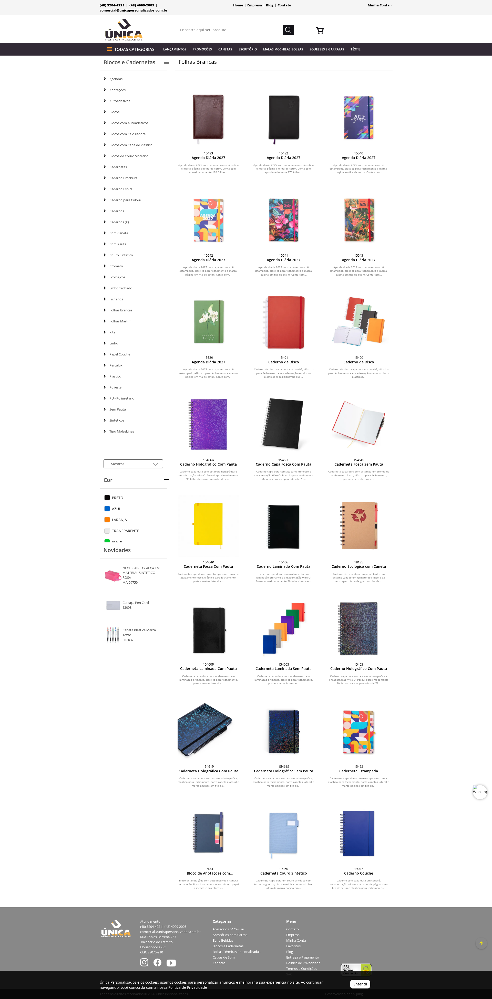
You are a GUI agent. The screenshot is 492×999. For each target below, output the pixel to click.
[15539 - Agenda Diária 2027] (208, 321)
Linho (113, 343)
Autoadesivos (119, 101)
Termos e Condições (301, 968)
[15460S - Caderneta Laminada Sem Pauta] (283, 628)
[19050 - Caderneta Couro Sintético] (283, 832)
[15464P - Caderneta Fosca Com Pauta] (208, 525)
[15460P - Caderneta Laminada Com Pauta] (208, 628)
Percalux (115, 365)
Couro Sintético (121, 255)
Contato (284, 5)
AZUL (116, 508)
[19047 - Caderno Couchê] (358, 832)
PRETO (117, 497)
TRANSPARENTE (125, 530)
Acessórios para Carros (230, 935)
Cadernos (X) (119, 222)
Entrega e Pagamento (302, 957)
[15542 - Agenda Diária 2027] (208, 219)
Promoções (202, 49)
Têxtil (356, 49)
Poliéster (116, 387)
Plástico (115, 376)
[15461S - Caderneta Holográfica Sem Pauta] (283, 730)
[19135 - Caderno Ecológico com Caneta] (358, 525)
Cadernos (116, 211)
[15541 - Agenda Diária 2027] (283, 219)
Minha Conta (296, 940)
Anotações (117, 90)
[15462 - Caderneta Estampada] (358, 730)
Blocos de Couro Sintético (128, 156)
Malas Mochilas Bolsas (283, 49)
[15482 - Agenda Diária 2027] (283, 117)
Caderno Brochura (123, 178)
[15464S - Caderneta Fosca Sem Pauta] (358, 423)
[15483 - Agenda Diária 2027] (208, 117)
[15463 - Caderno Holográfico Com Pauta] (358, 628)
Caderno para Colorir (125, 200)
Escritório (248, 49)
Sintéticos (116, 420)
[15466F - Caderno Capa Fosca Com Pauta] (283, 423)
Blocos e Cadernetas (228, 946)
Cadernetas (118, 167)
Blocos (114, 112)
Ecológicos (117, 277)
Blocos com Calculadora (127, 134)
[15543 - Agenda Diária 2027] (358, 219)
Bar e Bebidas (223, 940)
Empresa (254, 5)
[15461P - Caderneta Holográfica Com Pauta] (208, 730)
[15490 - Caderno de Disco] (358, 321)
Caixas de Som (224, 957)
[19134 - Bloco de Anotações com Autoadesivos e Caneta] (208, 832)
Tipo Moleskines (121, 431)
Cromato (116, 266)
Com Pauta (117, 244)
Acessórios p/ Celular (228, 929)
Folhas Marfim (120, 321)
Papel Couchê (119, 354)
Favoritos (293, 946)
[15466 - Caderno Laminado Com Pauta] (283, 525)
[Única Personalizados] (124, 30)
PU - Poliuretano (121, 398)
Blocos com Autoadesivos (128, 123)
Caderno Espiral (121, 189)
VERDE (117, 542)
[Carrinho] (352, 30)
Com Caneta (118, 233)
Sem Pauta (117, 409)
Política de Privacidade (303, 963)
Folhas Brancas (120, 310)
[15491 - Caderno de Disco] (283, 321)
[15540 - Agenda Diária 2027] (358, 117)
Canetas (225, 49)
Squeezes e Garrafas (327, 49)
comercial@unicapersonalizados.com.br (133, 10)
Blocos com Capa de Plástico (130, 145)
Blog (269, 5)
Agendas (115, 79)
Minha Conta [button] (379, 5)
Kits (112, 332)
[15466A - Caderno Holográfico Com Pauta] (208, 423)
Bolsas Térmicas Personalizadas (236, 952)
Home (238, 5)
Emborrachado (120, 288)
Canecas (219, 963)
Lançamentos (174, 49)
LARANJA (119, 519)
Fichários (116, 299)
